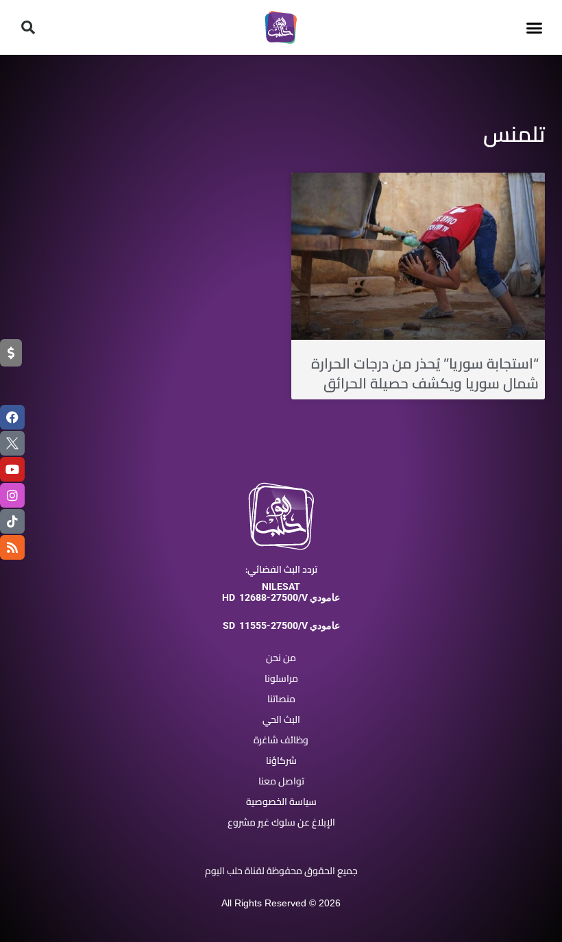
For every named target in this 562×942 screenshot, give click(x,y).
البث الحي (281, 719)
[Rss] (12, 547)
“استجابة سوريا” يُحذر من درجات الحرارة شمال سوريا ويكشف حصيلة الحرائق (425, 373)
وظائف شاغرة (281, 740)
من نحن (281, 658)
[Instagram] (12, 495)
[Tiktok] (12, 521)
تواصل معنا (281, 781)
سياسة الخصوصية (281, 801)
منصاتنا (281, 699)
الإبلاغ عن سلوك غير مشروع (281, 822)
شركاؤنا (281, 760)
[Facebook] (12, 417)
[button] (534, 27)
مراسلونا (281, 678)
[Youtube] (12, 469)
